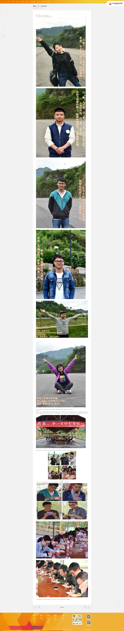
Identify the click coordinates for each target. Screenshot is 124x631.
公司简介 (34, 617)
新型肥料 (48, 621)
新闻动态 (41, 617)
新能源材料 (48, 618)
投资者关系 (43, 1)
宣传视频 (41, 618)
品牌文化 (22, 1)
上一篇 (39, 607)
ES (102, 1)
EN (99, 1)
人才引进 (62, 618)
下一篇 (85, 607)
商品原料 (48, 617)
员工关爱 (55, 617)
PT (100, 1)
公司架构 (34, 618)
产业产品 (17, 1)
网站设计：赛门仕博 (68, 629)
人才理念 (62, 617)
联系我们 (48, 1)
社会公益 (55, 618)
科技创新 (34, 622)
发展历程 (34, 621)
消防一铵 (48, 622)
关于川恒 (8, 1)
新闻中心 (13, 1)
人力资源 (38, 1)
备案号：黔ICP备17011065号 (61, 629)
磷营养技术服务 (32, 1)
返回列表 (62, 607)
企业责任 (27, 1)
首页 (4, 1)
